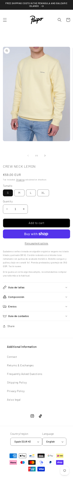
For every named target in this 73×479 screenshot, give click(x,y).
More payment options (36, 243)
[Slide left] (28, 155)
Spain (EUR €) (22, 441)
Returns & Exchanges (20, 365)
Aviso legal (14, 399)
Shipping (20, 179)
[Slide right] (45, 155)
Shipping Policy (17, 382)
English (50, 441)
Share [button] (11, 326)
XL (43, 192)
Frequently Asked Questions (24, 373)
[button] (5, 20)
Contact (12, 356)
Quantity (8, 201)
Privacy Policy (16, 391)
